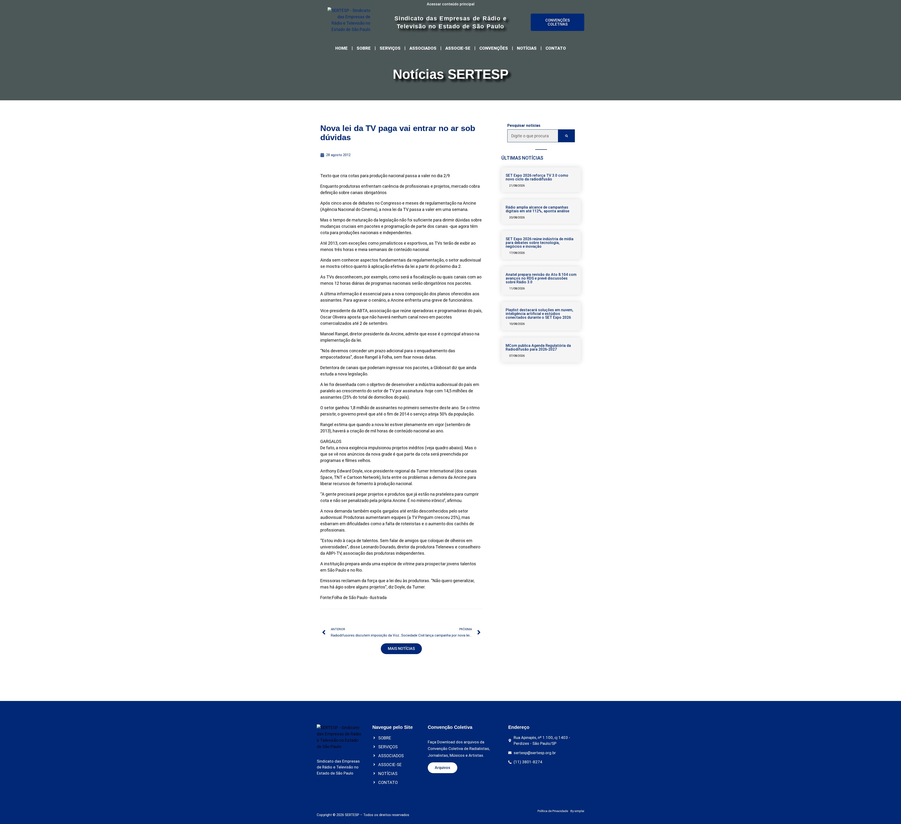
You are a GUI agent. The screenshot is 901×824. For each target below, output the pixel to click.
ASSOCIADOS (422, 48)
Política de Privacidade (553, 811)
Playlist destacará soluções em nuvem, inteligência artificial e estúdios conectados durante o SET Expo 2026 (539, 314)
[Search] (566, 135)
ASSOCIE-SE (457, 48)
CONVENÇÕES (493, 48)
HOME (341, 48)
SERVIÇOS (390, 48)
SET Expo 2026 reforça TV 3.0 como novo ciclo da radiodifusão (537, 177)
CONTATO (556, 48)
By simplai (577, 811)
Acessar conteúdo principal (450, 4)
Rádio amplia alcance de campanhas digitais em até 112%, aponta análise (537, 209)
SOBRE (364, 48)
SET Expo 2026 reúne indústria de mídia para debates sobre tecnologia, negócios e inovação (539, 243)
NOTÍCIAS (527, 48)
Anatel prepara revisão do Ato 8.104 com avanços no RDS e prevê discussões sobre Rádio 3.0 (541, 278)
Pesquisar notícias (523, 125)
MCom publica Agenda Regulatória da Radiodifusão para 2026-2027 (538, 347)
